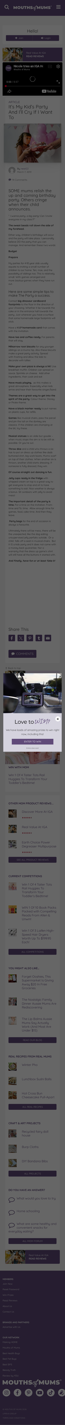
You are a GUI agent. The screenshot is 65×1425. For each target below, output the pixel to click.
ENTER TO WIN (32, 741)
